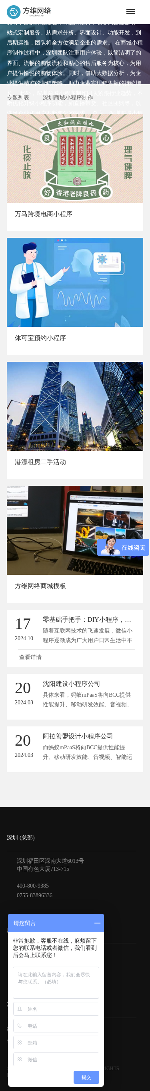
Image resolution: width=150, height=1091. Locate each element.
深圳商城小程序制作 (68, 98)
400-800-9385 (33, 886)
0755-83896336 (34, 895)
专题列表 (18, 98)
